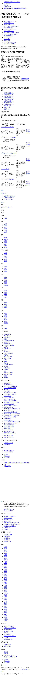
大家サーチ (7, 444)
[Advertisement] (15, 484)
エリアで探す (7, 3)
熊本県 (5, 318)
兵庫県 (5, 278)
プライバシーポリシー (10, 655)
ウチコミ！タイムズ (9, 626)
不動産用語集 (7, 634)
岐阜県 (5, 270)
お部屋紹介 (7, 539)
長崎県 (5, 316)
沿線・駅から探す (8, 435)
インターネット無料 (9, 345)
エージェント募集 (8, 631)
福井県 (5, 261)
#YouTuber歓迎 (7, 418)
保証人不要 (7, 342)
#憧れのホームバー (9, 426)
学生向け (6, 355)
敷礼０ (5, 339)
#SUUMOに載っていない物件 (11, 415)
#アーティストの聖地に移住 (11, 26)
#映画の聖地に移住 (9, 24)
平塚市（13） (7, 107)
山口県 (5, 297)
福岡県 (5, 313)
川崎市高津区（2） (9, 94)
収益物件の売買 (8, 629)
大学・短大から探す (9, 437)
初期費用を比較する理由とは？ (12, 524)
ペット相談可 (7, 334)
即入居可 (6, 366)
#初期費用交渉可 (8, 384)
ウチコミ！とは (8, 518)
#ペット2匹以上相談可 (10, 388)
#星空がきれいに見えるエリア (12, 408)
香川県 (5, 304)
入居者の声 (7, 527)
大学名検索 (7, 538)
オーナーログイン (8, 199)
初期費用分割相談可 (9, 340)
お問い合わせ (7, 646)
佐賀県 (5, 315)
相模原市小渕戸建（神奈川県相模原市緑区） (16, 8)
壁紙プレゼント (8, 343)
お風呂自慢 (7, 368)
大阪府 (5, 277)
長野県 (5, 254)
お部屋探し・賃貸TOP (10, 516)
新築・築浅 (7, 337)
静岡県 (5, 268)
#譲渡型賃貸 (7, 428)
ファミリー (7, 352)
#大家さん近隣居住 (9, 397)
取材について (7, 521)
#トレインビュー (8, 429)
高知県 (5, 306)
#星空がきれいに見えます (10, 34)
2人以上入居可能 (8, 353)
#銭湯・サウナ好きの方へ (10, 400)
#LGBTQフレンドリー (10, 433)
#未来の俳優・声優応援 (10, 394)
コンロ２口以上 (8, 356)
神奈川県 (6, 5)
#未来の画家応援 (8, 27)
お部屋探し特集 (8, 535)
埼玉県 (5, 242)
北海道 (5, 218)
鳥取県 (5, 295)
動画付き (6, 363)
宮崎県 (5, 321)
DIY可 (5, 376)
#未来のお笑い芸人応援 (10, 392)
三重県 (5, 271)
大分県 (5, 319)
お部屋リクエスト (8, 443)
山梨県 (5, 253)
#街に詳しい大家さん (9, 399)
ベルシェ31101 (5, 169)
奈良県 (5, 283)
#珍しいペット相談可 (9, 43)
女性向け (6, 347)
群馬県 (5, 247)
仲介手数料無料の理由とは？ (11, 522)
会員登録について (8, 519)
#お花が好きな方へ (9, 23)
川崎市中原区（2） (9, 93)
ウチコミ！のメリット (7, 207)
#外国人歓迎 (7, 40)
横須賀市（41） (8, 106)
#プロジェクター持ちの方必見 (12, 421)
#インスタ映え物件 (9, 404)
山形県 (5, 230)
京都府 (5, 280)
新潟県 (5, 257)
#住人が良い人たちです (10, 416)
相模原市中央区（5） (9, 102)
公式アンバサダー (8, 639)
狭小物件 (6, 377)
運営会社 (6, 652)
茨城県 (5, 244)
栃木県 (5, 245)
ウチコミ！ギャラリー (10, 636)
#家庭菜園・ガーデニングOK (11, 32)
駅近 (5, 350)
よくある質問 (7, 644)
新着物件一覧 (7, 541)
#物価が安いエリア (9, 410)
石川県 (5, 256)
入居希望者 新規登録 (9, 196)
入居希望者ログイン (9, 197)
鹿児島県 (6, 323)
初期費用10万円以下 (9, 364)
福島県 (5, 232)
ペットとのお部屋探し (10, 526)
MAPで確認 (24, 78)
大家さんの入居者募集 (10, 628)
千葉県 (5, 241)
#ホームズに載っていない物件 (12, 413)
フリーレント (7, 335)
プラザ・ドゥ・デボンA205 (8, 153)
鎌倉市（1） (7, 109)
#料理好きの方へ (8, 35)
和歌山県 (6, 285)
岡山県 (5, 290)
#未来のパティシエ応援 (10, 29)
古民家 (5, 361)
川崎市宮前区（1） (9, 97)
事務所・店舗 (7, 358)
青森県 (5, 224)
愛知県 (5, 266)
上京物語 (6, 529)
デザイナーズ (7, 348)
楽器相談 (6, 369)
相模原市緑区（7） (9, 101)
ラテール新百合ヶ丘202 (7, 179)
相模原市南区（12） (9, 104)
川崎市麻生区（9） (9, 99)
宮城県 (5, 229)
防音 (5, 371)
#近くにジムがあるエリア (10, 405)
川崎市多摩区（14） (9, 96)
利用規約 (6, 653)
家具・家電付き (8, 374)
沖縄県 (5, 328)
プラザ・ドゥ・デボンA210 (8, 137)
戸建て (5, 360)
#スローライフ (7, 37)
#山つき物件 (7, 39)
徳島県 (5, 307)
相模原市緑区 (7, 6)
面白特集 (6, 637)
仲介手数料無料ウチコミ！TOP (12, 2)
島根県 (5, 294)
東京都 (5, 237)
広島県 (5, 292)
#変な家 (6, 389)
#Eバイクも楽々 (8, 420)
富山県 (5, 259)
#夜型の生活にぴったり (10, 21)
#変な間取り (7, 391)
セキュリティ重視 (8, 372)
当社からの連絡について (10, 657)
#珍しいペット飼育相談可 (10, 386)
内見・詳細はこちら (28, 131)
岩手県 (5, 225)
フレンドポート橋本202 (7, 127)
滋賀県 (5, 282)
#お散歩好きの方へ (9, 31)
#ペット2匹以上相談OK (10, 42)
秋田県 (5, 227)
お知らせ (6, 632)
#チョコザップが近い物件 (10, 412)
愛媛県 (5, 302)
